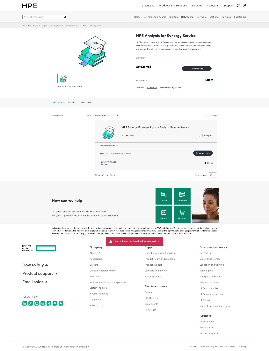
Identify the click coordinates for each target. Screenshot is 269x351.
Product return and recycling (160, 258)
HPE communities (209, 288)
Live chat (164, 200)
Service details (141, 80)
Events (148, 292)
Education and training (212, 264)
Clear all (88, 115)
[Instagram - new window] (36, 303)
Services (197, 5)
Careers (94, 264)
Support (228, 5)
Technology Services (56, 25)
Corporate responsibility (102, 270)
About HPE (95, 253)
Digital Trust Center (210, 258)
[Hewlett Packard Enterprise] (29, 5)
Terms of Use (206, 346)
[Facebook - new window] (49, 303)
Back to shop (26, 25)
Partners (205, 315)
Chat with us (152, 87)
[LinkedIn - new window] (24, 303)
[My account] (245, 5)
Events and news (156, 286)
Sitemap (243, 346)
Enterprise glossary (210, 276)
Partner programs (209, 333)
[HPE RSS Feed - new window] (61, 303)
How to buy (182, 218)
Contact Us (205, 253)
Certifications (207, 321)
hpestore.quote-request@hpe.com (101, 215)
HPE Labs (94, 276)
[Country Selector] (238, 5)
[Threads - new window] (42, 303)
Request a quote (203, 153)
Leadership (95, 299)
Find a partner (207, 327)
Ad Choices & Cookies (225, 346)
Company (213, 5)
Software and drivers (156, 270)
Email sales (32, 281)
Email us (164, 218)
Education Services (71, 25)
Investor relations (99, 293)
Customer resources (213, 247)
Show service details (107, 145)
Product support (182, 200)
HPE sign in (205, 300)
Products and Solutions (173, 5)
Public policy (96, 305)
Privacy (193, 346)
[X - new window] (30, 303)
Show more (141, 57)
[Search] (64, 17)
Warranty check (153, 276)
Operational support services (160, 253)
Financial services (209, 282)
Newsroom (150, 309)
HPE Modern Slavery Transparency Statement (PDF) (108, 285)
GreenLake (148, 5)
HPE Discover (152, 298)
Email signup (206, 270)
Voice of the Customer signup (215, 306)
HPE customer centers (211, 294)
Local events (151, 303)
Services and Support (40, 25)
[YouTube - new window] (55, 303)
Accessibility (96, 258)
